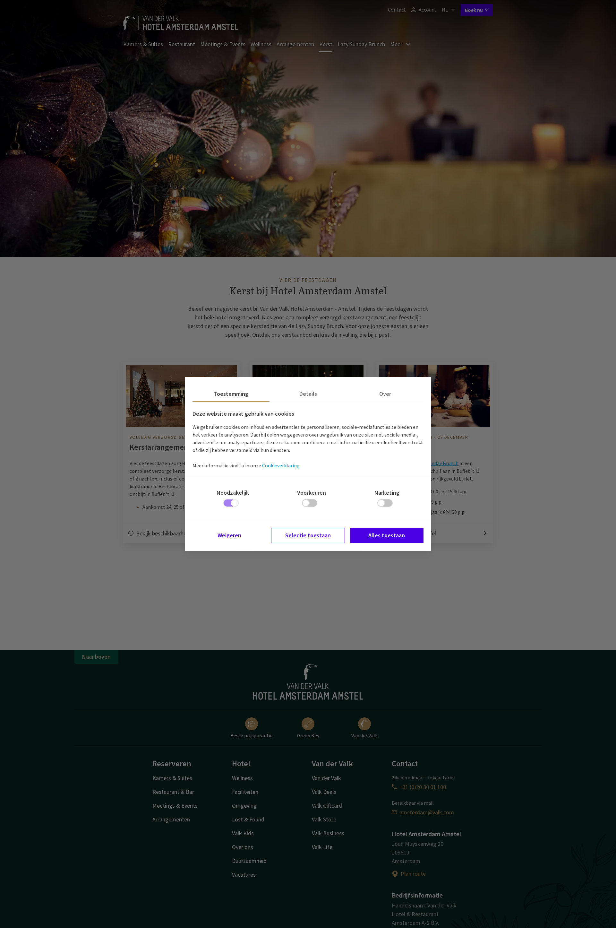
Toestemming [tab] (231, 393)
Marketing (386, 492)
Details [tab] (308, 393)
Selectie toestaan (308, 535)
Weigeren (229, 535)
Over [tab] (385, 393)
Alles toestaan (386, 535)
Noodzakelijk (233, 492)
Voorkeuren (311, 492)
